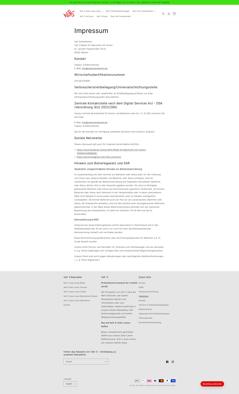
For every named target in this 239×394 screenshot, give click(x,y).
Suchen (66, 305)
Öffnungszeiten (145, 318)
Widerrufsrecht (145, 309)
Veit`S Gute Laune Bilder (74, 283)
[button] (91, 11)
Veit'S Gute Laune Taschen (75, 287)
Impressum (143, 296)
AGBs (141, 287)
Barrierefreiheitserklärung (150, 322)
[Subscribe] (105, 362)
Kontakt (142, 300)
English (69, 384)
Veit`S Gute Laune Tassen (74, 292)
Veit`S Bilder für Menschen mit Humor (148, 385)
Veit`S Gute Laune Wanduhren (76, 300)
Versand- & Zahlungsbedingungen (154, 305)
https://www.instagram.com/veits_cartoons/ (99, 157)
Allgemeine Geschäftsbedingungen (154, 314)
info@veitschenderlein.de (94, 68)
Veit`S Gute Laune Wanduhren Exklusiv (80, 296)
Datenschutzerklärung (148, 292)
